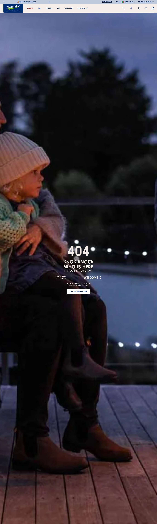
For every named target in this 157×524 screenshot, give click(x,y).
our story (69, 8)
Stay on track (107, 2)
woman (49, 8)
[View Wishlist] (146, 8)
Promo (30, 8)
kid (58, 8)
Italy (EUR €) (129, 2)
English (148, 2)
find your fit (83, 8)
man (39, 8)
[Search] (125, 8)
